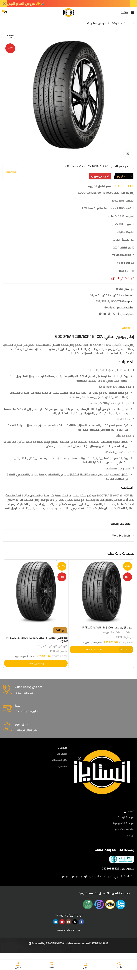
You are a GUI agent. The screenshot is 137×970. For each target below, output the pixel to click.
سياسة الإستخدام (124, 817)
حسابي (62, 766)
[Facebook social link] (118, 313)
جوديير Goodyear (114, 307)
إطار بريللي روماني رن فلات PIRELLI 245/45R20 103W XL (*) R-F (37, 639)
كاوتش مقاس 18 (113, 632)
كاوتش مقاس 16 (96, 23)
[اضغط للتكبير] (128, 154)
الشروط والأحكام (124, 829)
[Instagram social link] (68, 921)
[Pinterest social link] (109, 313)
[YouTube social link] (62, 921)
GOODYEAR (118, 301)
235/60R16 (102, 301)
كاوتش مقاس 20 (47, 646)
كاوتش (115, 23)
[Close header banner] (4, 3)
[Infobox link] (68, 690)
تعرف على (129, 811)
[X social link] (113, 313)
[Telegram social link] (100, 313)
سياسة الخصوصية (123, 823)
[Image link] (102, 771)
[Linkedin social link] (105, 313)
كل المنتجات (59, 760)
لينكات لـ (62, 747)
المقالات (62, 753)
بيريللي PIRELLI (124, 637)
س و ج (130, 835)
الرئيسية (129, 23)
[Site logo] (68, 12)
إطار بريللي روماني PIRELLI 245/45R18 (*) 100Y (107, 627)
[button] (101, 649)
